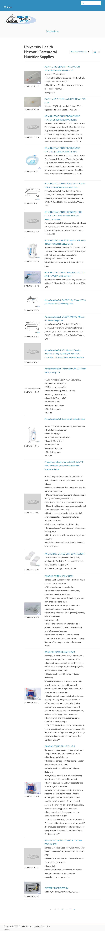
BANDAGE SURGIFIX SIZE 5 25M (60, 652)
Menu (9, 7)
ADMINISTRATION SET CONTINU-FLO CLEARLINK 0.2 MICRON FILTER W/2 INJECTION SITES (63, 215)
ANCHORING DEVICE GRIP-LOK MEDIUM (64, 554)
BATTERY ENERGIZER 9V (56, 888)
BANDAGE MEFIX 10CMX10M (59, 576)
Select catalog (52, 31)
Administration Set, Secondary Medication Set (65, 419)
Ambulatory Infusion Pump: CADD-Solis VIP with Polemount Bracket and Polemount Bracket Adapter (64, 465)
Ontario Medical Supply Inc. (29, 926)
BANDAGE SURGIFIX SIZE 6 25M (60, 746)
